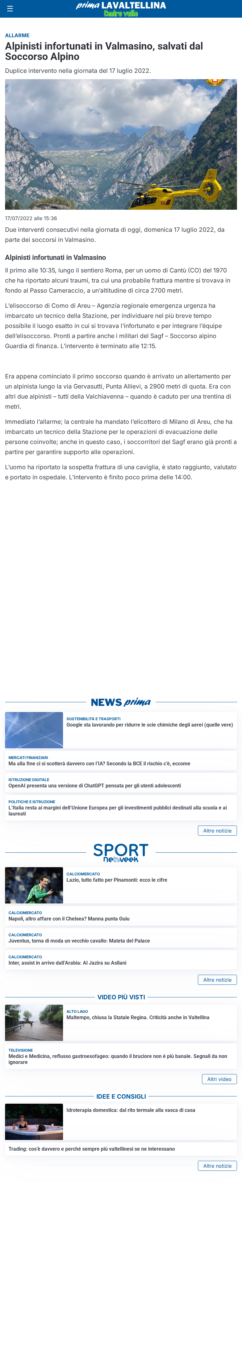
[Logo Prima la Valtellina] (121, 8)
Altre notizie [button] (217, 830)
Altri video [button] (219, 1079)
